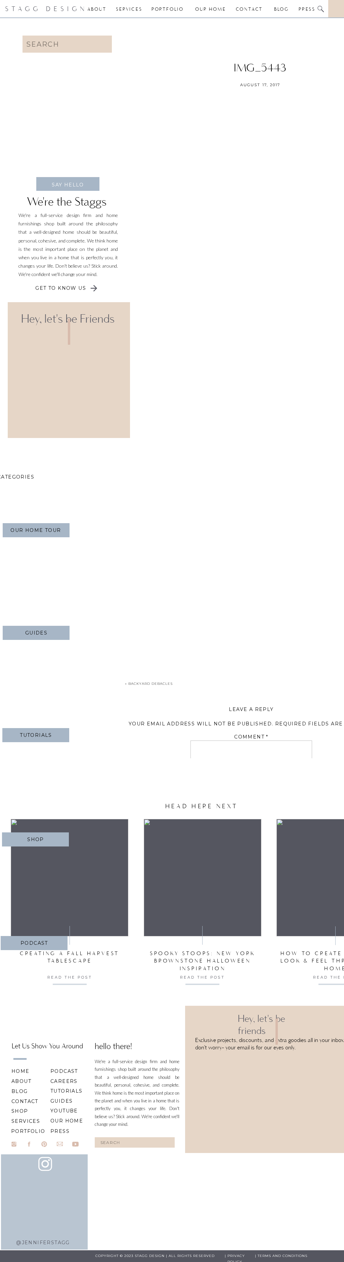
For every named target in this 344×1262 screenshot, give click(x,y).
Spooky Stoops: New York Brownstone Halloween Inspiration (202, 961)
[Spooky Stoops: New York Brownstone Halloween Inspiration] (202, 877)
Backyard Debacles (150, 683)
